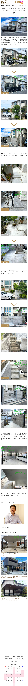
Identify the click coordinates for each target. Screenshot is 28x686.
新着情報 (7, 656)
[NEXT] (22, 664)
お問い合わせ (14, 661)
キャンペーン (17, 658)
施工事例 (5, 5)
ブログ (22, 658)
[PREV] (5, 664)
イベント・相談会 (8, 658)
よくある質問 (7, 660)
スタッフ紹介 (21, 660)
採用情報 (14, 660)
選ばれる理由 (20, 656)
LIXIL (9, 5)
